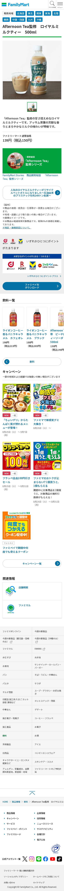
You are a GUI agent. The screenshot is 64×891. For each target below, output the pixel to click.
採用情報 (41, 818)
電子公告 (41, 839)
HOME (5, 801)
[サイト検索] (52, 4)
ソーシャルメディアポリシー (16, 876)
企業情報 (41, 813)
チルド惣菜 (8, 692)
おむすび (7, 657)
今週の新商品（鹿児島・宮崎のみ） (16, 640)
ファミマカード (14, 834)
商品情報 (16, 801)
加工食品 (7, 726)
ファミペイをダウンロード (32, 286)
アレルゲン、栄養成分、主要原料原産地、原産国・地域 (16, 770)
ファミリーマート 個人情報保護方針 (19, 870)
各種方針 (41, 834)
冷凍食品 (7, 744)
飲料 (32, 361)
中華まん (7, 709)
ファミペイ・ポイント (17, 829)
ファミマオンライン (12, 631)
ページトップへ (32, 792)
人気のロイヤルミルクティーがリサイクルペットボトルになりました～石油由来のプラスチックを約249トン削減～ (32, 192)
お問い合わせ (9, 882)
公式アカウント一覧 (11, 858)
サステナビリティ (45, 829)
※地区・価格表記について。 (17, 227)
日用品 (6, 752)
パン (5, 674)
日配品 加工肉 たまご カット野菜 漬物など (16, 701)
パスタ (6, 683)
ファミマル (8, 648)
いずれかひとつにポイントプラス (42, 276)
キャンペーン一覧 (32, 563)
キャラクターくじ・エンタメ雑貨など (16, 762)
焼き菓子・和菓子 (11, 718)
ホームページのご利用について (46, 876)
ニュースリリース (45, 823)
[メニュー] (60, 4)
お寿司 (6, 666)
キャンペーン (13, 818)
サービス (11, 823)
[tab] (32, 107)
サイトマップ (38, 882)
